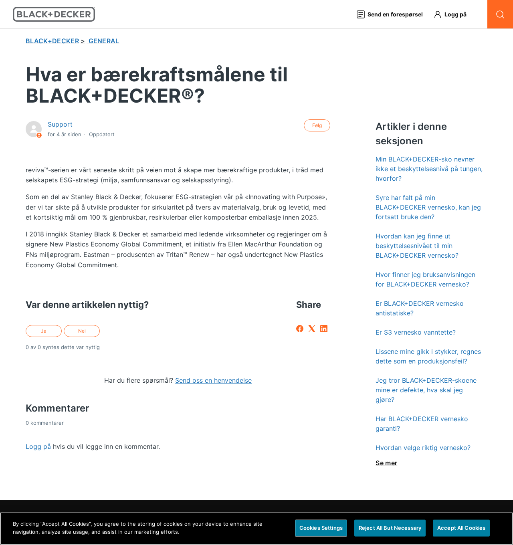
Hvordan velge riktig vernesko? (423, 448)
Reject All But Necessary (390, 528)
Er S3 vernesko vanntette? (416, 332)
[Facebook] (299, 328)
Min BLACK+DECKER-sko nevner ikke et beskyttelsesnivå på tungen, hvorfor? (429, 168)
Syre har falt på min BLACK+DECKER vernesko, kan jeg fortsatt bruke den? (428, 207)
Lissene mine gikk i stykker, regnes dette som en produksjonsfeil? (428, 356)
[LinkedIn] (323, 328)
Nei (82, 331)
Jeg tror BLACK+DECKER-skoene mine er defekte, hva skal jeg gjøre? (426, 390)
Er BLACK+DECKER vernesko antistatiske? (420, 308)
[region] (256, 528)
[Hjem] (54, 14)
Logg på (38, 446)
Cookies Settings (321, 528)
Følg (317, 125)
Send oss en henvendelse (213, 380)
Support (60, 124)
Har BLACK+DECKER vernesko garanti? (422, 423)
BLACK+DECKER (52, 41)
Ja (43, 331)
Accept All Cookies (461, 528)
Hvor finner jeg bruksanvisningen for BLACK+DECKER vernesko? (425, 279)
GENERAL (104, 41)
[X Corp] (311, 328)
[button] (454, 14)
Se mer (386, 463)
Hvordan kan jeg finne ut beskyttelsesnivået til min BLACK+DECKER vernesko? (417, 245)
